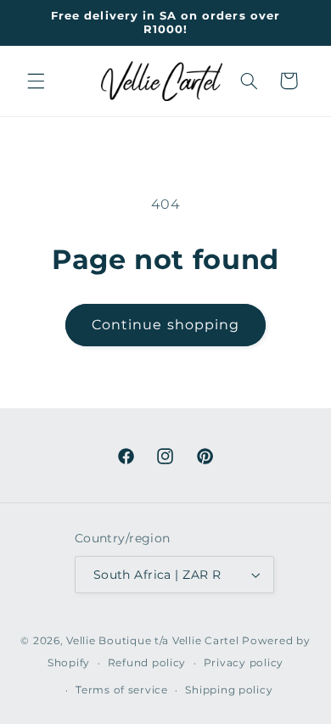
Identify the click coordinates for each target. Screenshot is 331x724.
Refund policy (147, 663)
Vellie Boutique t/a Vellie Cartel (152, 641)
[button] (35, 80)
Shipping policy (228, 690)
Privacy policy (243, 663)
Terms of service (122, 690)
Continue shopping (165, 325)
